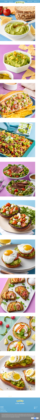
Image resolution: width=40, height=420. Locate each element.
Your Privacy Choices (3, 411)
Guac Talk (11, 1)
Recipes (6, 1)
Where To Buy (29, 1)
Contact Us (2, 408)
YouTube (34, 408)
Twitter (35, 407)
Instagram (34, 407)
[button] (35, 418)
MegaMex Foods (3, 410)
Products (11, 2)
